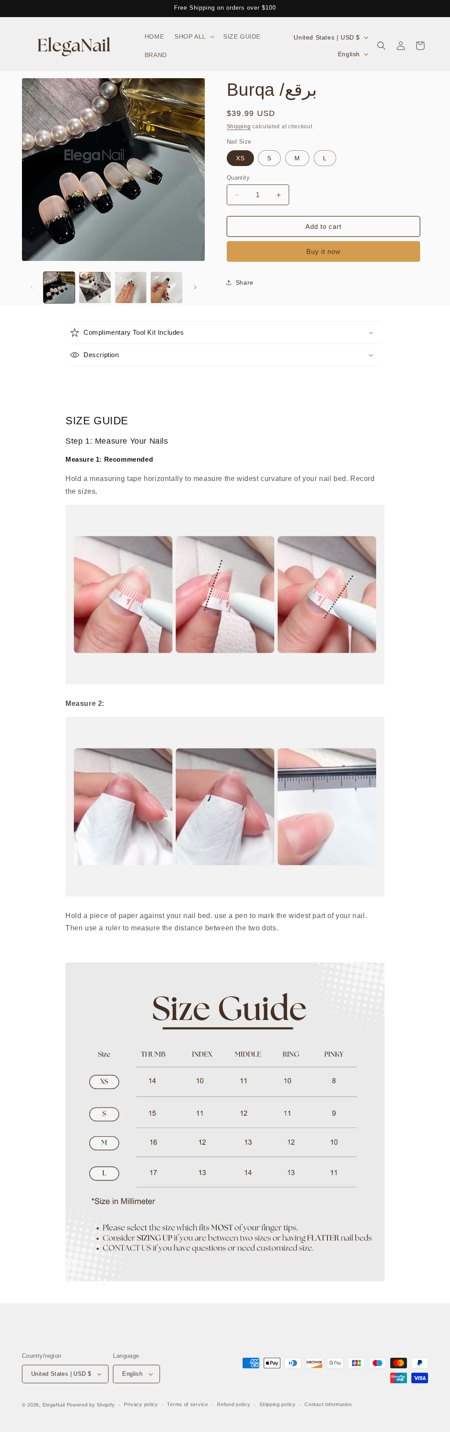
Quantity (238, 177)
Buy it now (323, 251)
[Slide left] (31, 287)
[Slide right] (195, 287)
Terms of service (187, 1404)
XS (240, 158)
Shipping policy (277, 1404)
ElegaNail (54, 1404)
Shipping (239, 126)
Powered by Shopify (91, 1404)
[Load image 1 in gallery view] (59, 287)
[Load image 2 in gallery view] (94, 287)
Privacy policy (141, 1404)
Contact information (328, 1404)
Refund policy (233, 1404)
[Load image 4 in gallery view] (166, 287)
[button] (193, 36)
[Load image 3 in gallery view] (130, 287)
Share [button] (245, 282)
